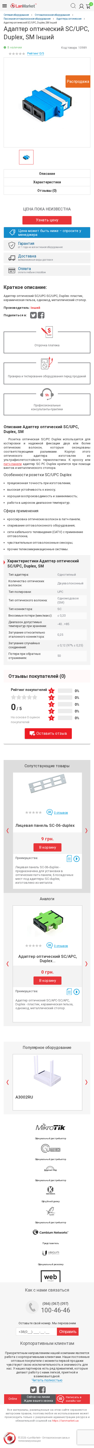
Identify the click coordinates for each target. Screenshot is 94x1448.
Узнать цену (47, 220)
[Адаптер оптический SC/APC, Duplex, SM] (47, 922)
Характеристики (47, 182)
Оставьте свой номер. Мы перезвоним (47, 1323)
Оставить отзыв (51, 733)
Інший (35, 308)
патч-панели (13, 464)
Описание (47, 174)
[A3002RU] (47, 1070)
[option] (47, 102)
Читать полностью (47, 1380)
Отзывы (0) (47, 191)
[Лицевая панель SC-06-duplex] (47, 789)
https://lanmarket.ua (65, 1420)
